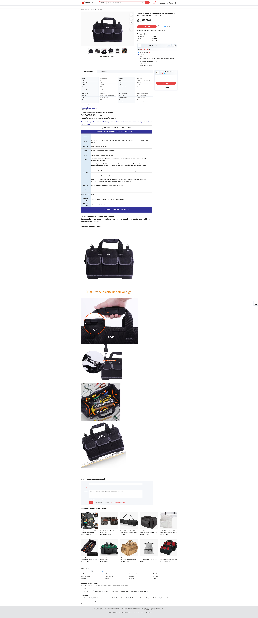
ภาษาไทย (151, 609)
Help (153, 7)
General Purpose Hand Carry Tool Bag (129, 591)
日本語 (144, 609)
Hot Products (96, 608)
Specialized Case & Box (86, 591)
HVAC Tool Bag (115, 591)
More (82, 603)
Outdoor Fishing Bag (109, 576)
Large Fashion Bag (154, 597)
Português (107, 609)
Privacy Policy (149, 612)
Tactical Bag (83, 578)
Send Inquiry (147, 26)
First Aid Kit (106, 591)
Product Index (152, 608)
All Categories (85, 7)
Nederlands (131, 609)
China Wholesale (123, 608)
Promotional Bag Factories (122, 597)
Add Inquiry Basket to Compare (107, 56)
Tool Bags (107, 573)
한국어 (140, 609)
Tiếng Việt (160, 609)
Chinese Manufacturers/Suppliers (113, 608)
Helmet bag (131, 576)
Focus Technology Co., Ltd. (120, 612)
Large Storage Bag (165, 597)
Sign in (176, 3)
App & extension (161, 7)
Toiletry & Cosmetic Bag (85, 576)
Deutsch (126, 609)
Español (101, 609)
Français (111, 609)
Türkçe (155, 609)
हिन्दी (147, 609)
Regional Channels (144, 608)
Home (82, 9)
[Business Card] (175, 77)
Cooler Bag (155, 573)
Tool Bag (94, 9)
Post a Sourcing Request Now (118, 502)
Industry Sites (137, 608)
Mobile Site (158, 608)
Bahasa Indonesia (166, 609)
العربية (136, 609)
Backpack (107, 578)
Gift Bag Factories (97, 597)
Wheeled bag (155, 576)
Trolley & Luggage (97, 591)
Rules (176, 7)
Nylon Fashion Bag (144, 597)
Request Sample (161, 30)
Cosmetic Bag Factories (109, 597)
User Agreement (136, 612)
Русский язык (117, 609)
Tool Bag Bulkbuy (95, 601)
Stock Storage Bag (85, 601)
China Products (103, 608)
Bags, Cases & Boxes (88, 9)
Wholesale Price (131, 608)
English (97, 609)
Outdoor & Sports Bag (133, 573)
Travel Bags (83, 573)
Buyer (146, 7)
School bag (131, 578)
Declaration (143, 612)
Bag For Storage (133, 597)
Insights (163, 608)
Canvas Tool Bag (101, 9)
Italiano (122, 609)
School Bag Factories (86, 597)
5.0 (161, 73)
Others (154, 578)
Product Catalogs (99, 571)
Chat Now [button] (168, 26)
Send (91, 502)
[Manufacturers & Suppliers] (88, 2)
